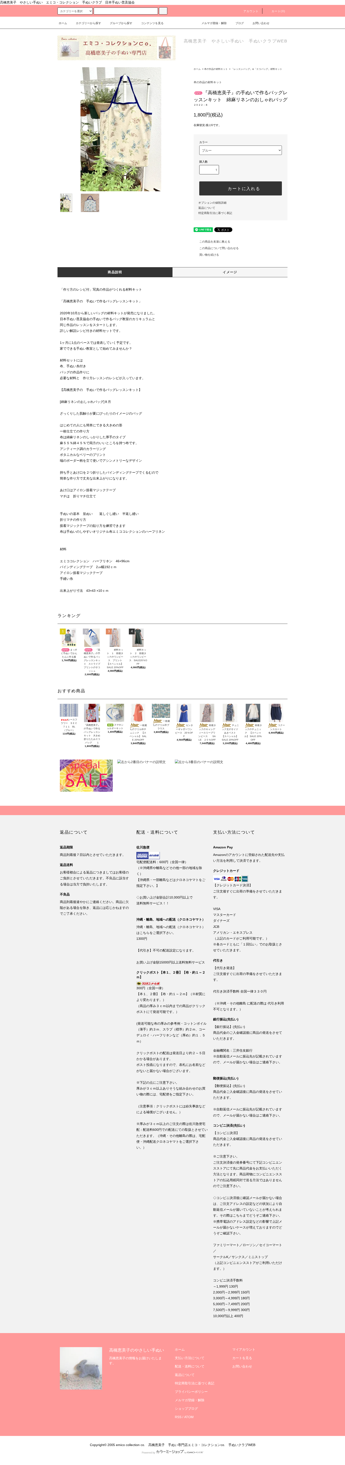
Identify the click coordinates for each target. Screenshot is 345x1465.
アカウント (251, 11)
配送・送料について (189, 1366)
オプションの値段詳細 (212, 202)
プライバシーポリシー (191, 1392)
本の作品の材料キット (216, 69)
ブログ (239, 23)
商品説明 (115, 272)
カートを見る (242, 1358)
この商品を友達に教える (214, 241)
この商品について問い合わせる (219, 248)
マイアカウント (243, 1349)
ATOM (189, 1417)
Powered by (148, 1452)
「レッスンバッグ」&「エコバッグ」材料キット (256, 69)
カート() (278, 11)
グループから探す (121, 23)
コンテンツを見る (152, 23)
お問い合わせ (261, 23)
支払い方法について (189, 1358)
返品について (206, 208)
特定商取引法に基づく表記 (215, 213)
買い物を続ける (209, 254)
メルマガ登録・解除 (214, 23)
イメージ (230, 272)
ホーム (63, 23)
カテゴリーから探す (88, 23)
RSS (178, 1417)
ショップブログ (186, 1408)
